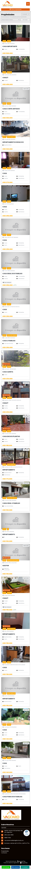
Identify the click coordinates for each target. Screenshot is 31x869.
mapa (26, 19)
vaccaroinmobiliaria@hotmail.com (14, 840)
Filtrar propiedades (16, 9)
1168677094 (7, 837)
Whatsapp (6, 867)
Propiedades (5, 851)
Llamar (25, 867)
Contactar (16, 867)
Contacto (4, 853)
